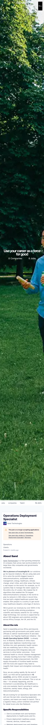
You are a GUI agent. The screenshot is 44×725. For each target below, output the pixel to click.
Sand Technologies (10, 561)
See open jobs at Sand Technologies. (21, 532)
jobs (3, 503)
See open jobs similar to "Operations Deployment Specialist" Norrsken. (21, 536)
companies (12, 503)
